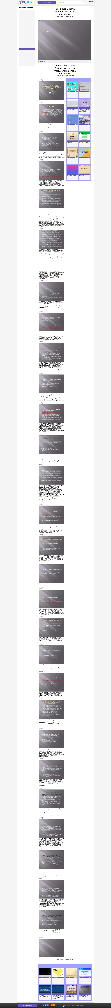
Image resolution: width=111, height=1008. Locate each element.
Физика (21, 52)
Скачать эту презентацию (65, 16)
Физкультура (22, 54)
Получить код (41, 19)
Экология (21, 62)
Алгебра (21, 11)
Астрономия (22, 15)
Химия (21, 58)
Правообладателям (71, 1005)
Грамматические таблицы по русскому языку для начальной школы (84, 110)
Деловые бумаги (70, 142)
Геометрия (22, 21)
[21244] (51, 957)
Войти (91, 1)
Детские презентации (24, 23)
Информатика (22, 25)
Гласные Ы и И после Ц (71, 175)
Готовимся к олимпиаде (71, 109)
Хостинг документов (71, 1006)
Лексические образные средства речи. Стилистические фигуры (83, 979)
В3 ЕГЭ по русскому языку (84, 142)
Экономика (22, 64)
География (22, 19)
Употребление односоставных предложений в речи (56, 979)
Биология (21, 17)
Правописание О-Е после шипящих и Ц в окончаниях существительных (72, 160)
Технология (22, 50)
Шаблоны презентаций (24, 60)
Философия (22, 56)
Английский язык (23, 13)
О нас (65, 1005)
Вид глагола (81, 175)
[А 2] (51, 99)
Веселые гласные (70, 92)
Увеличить (89, 19)
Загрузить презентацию (46, 2)
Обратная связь (80, 1005)
